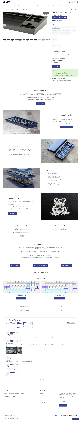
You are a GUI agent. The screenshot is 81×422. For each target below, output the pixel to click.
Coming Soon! (47, 5)
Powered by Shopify (14, 418)
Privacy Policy (43, 402)
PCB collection (56, 257)
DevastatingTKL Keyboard (22, 9)
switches (43, 99)
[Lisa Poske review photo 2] (19, 350)
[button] (55, 20)
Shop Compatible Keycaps (40, 265)
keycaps (33, 99)
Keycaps (27, 5)
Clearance (55, 5)
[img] (13, 332)
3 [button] (40, 379)
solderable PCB (58, 93)
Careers (42, 398)
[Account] (72, 2)
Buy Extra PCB (21, 298)
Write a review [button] (71, 322)
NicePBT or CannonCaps (64, 73)
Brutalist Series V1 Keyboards (11, 9)
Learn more (12, 213)
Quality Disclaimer (24, 310)
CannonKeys (8, 418)
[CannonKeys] (6, 2)
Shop (15, 5)
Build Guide (40, 103)
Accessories (39, 5)
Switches (33, 5)
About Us (42, 395)
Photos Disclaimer (24, 306)
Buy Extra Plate (60, 298)
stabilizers (37, 99)
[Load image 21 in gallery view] (26, 25)
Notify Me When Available (60, 17)
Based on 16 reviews (10, 323)
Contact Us (42, 397)
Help (60, 5)
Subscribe (63, 405)
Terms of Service (43, 400)
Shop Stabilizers (66, 265)
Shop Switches (14, 265)
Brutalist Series (40, 93)
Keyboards (20, 5)
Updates (65, 5)
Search (41, 393)
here (64, 58)
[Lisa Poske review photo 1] (11, 350)
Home (4, 9)
